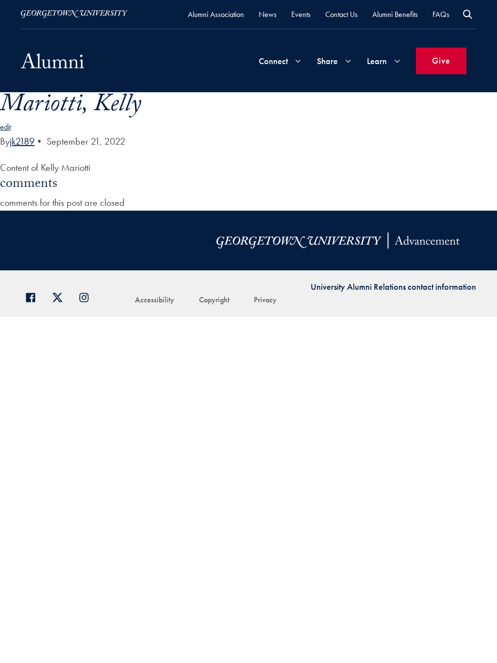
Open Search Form (467, 14)
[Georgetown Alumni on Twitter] (61, 296)
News (268, 14)
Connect (273, 60)
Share (327, 60)
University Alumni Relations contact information (393, 286)
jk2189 (22, 141)
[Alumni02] (52, 60)
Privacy (265, 300)
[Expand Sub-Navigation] (298, 61)
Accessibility (154, 300)
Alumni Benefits (395, 14)
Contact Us (341, 14)
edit (5, 127)
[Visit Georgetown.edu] (74, 14)
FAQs (440, 14)
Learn (377, 60)
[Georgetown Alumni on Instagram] (88, 296)
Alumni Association (216, 14)
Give (441, 60)
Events (301, 14)
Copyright (214, 300)
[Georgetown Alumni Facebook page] (34, 296)
